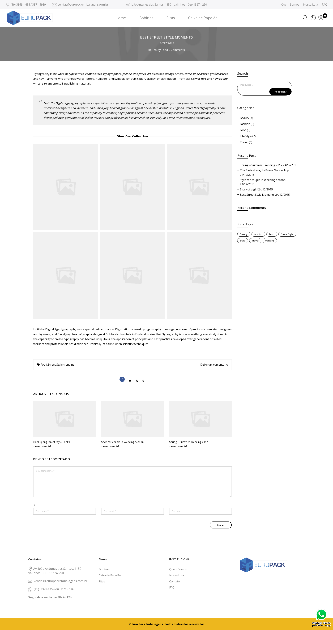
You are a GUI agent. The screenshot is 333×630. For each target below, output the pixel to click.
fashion (258, 234)
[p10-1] (199, 275)
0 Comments (177, 50)
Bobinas (146, 17)
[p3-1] (65, 187)
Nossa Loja (310, 4)
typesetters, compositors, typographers (95, 74)
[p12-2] (65, 275)
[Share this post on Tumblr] (143, 377)
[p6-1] (132, 187)
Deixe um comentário (214, 364)
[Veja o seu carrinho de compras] (321, 17)
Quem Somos (290, 4)
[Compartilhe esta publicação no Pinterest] (137, 377)
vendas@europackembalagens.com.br (60, 581)
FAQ (324, 4)
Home (121, 17)
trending (69, 364)
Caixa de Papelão (202, 17)
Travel (244, 142)
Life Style (246, 136)
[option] (65, 425)
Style (242, 240)
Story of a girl (249, 189)
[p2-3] (199, 187)
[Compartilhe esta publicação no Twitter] (130, 377)
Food (164, 50)
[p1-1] (132, 275)
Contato (174, 581)
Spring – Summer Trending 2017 (188, 442)
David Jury (101, 108)
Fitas (170, 17)
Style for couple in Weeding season (122, 442)
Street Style (55, 364)
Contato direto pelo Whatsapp (321, 624)
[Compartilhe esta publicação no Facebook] (122, 376)
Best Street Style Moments (257, 195)
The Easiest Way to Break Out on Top (264, 170)
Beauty (156, 50)
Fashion (245, 124)
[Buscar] (305, 17)
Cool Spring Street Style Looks (51, 442)
